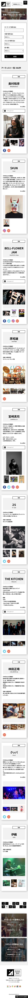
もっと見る (22, 106)
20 (17, 903)
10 (14, 903)
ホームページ (10, 111)
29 (24, 903)
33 (14, 907)
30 (3, 907)
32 (10, 907)
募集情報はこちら (16, 4)
